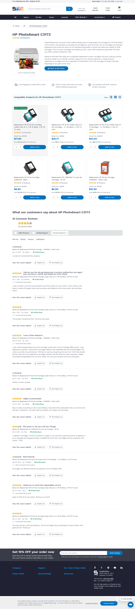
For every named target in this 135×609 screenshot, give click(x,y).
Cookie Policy (48, 603)
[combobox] (50, 9)
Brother (39, 17)
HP (15, 17)
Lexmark (64, 17)
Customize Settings (92, 603)
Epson (26, 17)
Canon (51, 17)
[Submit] (69, 9)
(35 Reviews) (25, 38)
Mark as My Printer (57, 68)
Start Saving (115, 553)
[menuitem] (111, 97)
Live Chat (119, 1)
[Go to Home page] (17, 8)
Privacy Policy (103, 557)
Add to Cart (34, 147)
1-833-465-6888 (108, 1)
